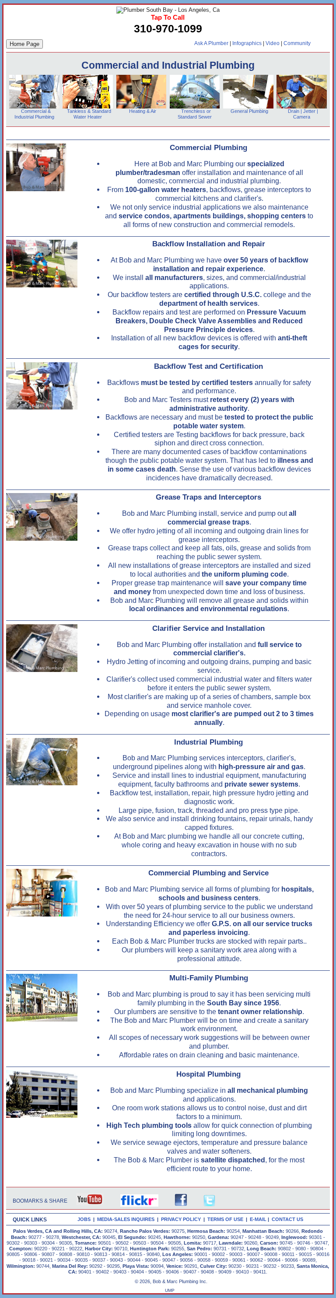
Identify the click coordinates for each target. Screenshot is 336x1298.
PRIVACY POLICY (182, 1219)
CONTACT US (289, 1219)
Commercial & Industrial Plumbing (34, 113)
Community (297, 43)
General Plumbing (249, 111)
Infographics (247, 43)
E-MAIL (259, 1219)
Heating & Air (141, 111)
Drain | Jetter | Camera (303, 113)
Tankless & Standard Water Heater (87, 113)
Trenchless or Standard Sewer (195, 113)
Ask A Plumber (211, 43)
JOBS (84, 1219)
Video (273, 43)
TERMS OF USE (226, 1219)
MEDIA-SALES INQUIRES (127, 1219)
